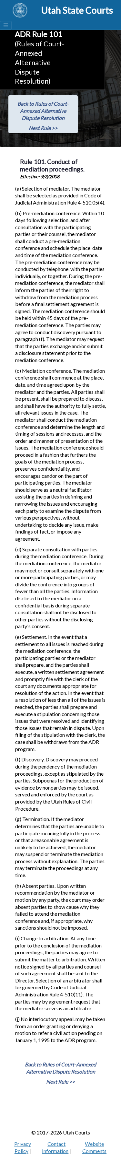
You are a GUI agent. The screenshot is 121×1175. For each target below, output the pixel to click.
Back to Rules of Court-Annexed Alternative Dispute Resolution (43, 110)
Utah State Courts (77, 10)
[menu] (6, 25)
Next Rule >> (43, 128)
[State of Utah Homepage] (20, 11)
